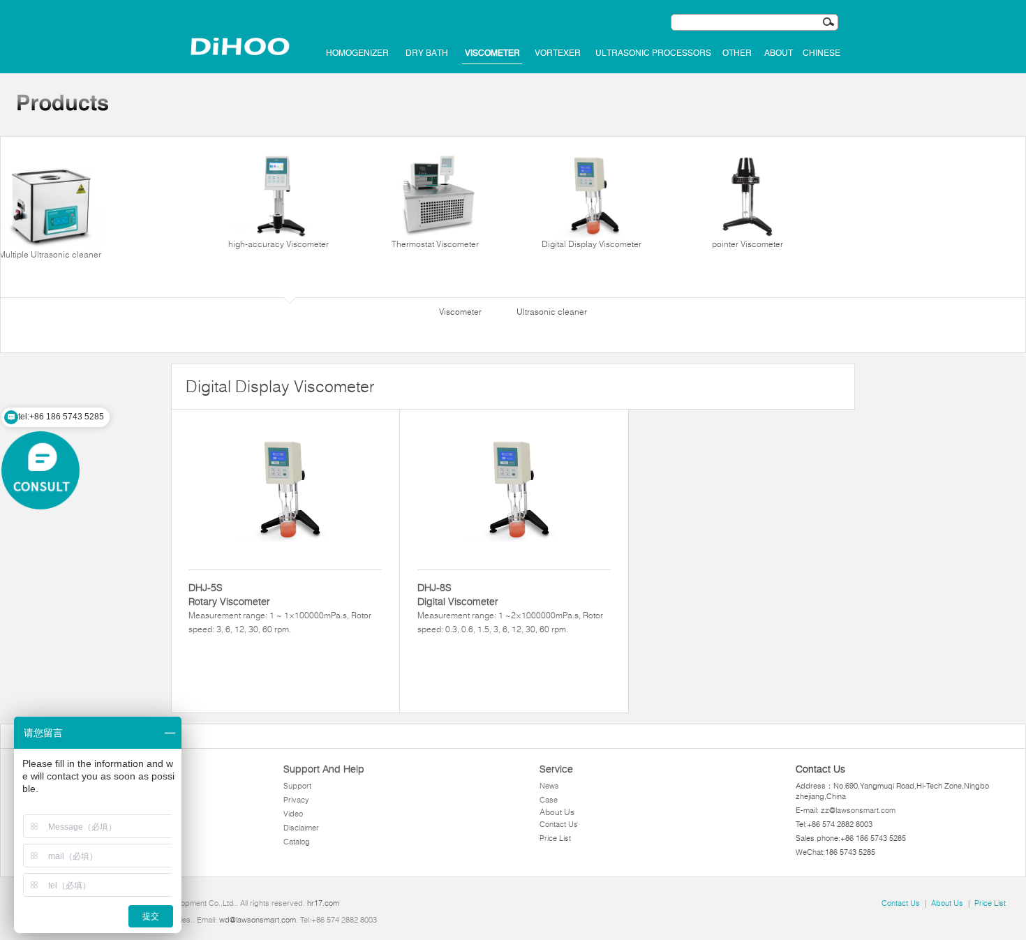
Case (549, 800)
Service (556, 769)
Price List (555, 838)
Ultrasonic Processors (653, 53)
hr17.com (323, 903)
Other (737, 53)
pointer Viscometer (747, 244)
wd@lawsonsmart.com (257, 920)
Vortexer (558, 53)
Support (297, 786)
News (549, 786)
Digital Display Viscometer (591, 244)
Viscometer (492, 53)
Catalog (296, 841)
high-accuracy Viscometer (278, 244)
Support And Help (323, 769)
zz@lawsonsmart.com (858, 810)
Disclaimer (301, 828)
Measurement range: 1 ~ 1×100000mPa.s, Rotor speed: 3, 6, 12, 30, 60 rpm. (279, 607)
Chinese (821, 53)
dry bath (427, 53)
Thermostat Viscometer (435, 244)
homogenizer (357, 53)
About (778, 53)
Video (293, 814)
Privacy (296, 800)
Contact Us (559, 824)
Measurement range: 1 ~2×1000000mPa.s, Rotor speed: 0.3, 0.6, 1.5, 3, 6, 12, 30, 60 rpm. (510, 607)
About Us (557, 812)
